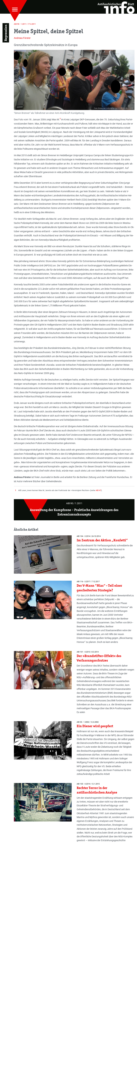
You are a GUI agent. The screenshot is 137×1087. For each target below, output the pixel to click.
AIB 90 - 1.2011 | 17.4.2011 (25, 24)
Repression (6, 32)
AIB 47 (98, 490)
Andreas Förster (22, 38)
